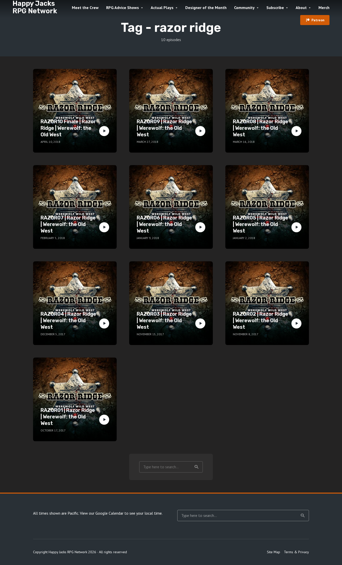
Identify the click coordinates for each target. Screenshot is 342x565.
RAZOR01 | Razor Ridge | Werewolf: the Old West (68, 416)
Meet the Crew (85, 7)
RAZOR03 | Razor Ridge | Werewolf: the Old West (164, 320)
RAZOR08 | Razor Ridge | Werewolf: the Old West (260, 128)
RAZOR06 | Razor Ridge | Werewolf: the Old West (164, 224)
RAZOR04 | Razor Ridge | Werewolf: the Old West (68, 320)
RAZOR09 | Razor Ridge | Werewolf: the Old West (164, 128)
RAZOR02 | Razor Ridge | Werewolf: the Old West (260, 320)
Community (244, 7)
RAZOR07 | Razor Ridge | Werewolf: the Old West (68, 224)
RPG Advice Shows (122, 7)
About (301, 7)
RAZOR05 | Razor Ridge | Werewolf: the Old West (260, 224)
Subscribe (275, 7)
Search (196, 467)
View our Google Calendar (101, 513)
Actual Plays (162, 7)
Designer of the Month (206, 7)
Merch (323, 7)
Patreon (317, 20)
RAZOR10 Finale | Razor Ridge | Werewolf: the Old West (68, 128)
